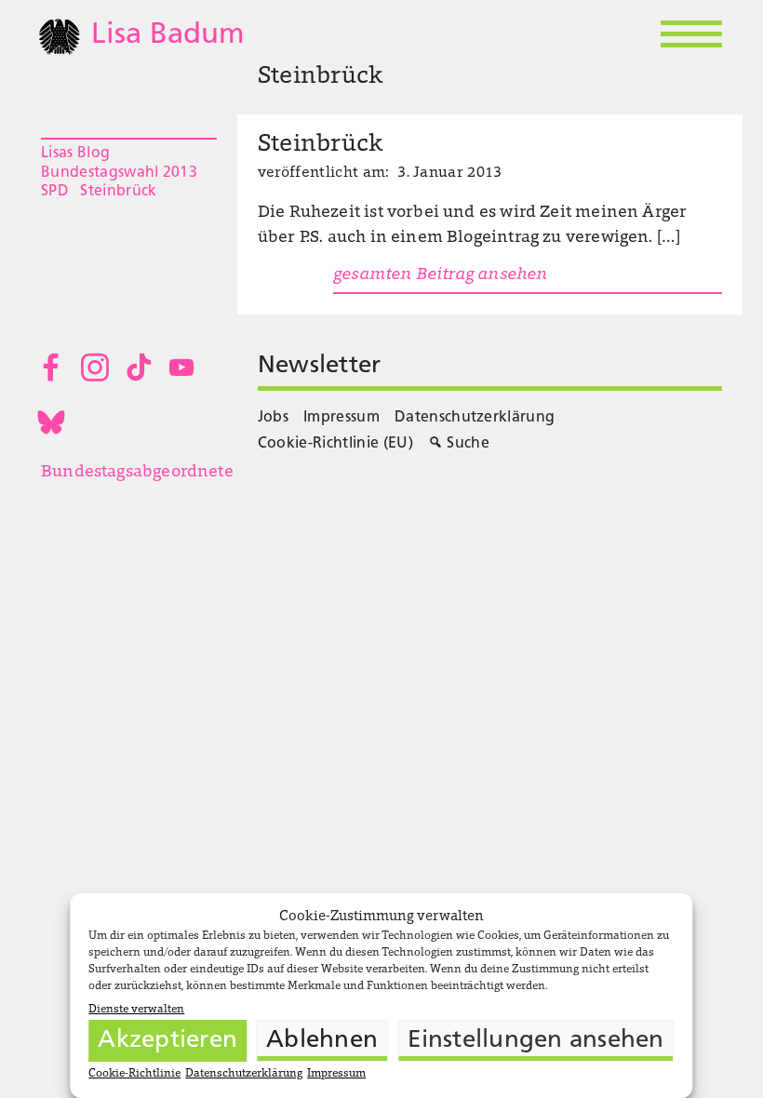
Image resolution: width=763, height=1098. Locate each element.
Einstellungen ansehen (535, 1040)
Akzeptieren (167, 1040)
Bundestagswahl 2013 (119, 173)
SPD (55, 191)
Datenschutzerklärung (243, 1073)
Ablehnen (322, 1040)
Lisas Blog (75, 153)
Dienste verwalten (136, 1009)
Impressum (336, 1073)
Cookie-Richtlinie (134, 1073)
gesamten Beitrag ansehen (440, 275)
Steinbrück (118, 191)
